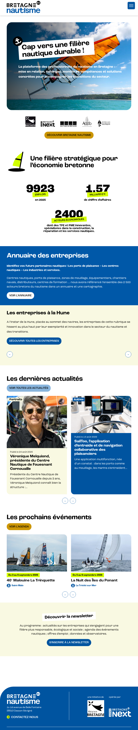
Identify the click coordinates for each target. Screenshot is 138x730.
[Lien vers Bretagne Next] (120, 716)
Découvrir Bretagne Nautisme (69, 135)
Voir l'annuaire (20, 295)
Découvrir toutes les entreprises (34, 341)
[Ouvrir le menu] (131, 5)
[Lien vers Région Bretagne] (95, 716)
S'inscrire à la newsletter (69, 642)
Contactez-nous (24, 717)
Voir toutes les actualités (28, 388)
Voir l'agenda (19, 526)
